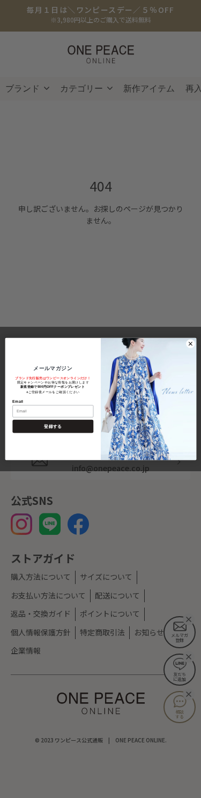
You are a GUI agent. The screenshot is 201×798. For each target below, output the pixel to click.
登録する (53, 426)
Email (17, 401)
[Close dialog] (191, 344)
